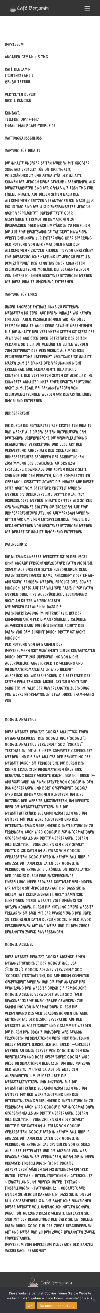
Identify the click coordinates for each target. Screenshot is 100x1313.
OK (30, 1306)
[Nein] (94, 1300)
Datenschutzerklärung (57, 1306)
